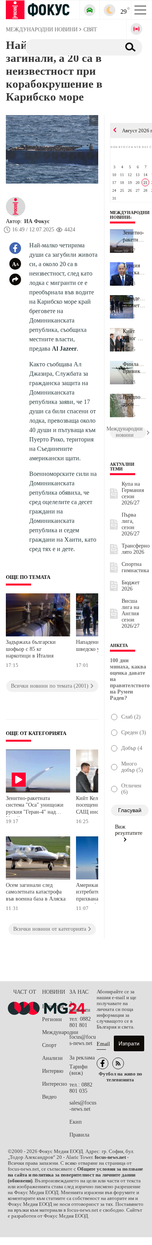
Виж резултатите (128, 830)
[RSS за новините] (118, 1063)
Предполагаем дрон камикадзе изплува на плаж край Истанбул (134, 400)
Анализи (52, 1058)
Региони (52, 1019)
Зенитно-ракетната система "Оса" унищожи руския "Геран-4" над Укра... (134, 236)
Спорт (49, 1045)
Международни (55, 1032)
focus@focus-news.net (82, 1040)
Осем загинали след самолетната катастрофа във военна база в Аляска (35, 892)
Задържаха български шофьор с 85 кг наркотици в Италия (31, 649)
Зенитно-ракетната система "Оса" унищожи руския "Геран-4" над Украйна (35, 806)
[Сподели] (15, 279)
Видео (49, 1097)
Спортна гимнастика (135, 567)
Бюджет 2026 (131, 586)
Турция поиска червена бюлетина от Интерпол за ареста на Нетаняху (134, 269)
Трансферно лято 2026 (136, 549)
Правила (79, 1135)
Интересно (54, 1084)
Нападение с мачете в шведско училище (134, 302)
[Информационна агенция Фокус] (102, 1063)
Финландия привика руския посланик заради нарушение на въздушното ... (134, 368)
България (53, 1006)
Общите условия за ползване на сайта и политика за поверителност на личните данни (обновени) (75, 1175)
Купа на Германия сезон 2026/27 (133, 493)
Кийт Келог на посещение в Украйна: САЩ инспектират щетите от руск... (134, 335)
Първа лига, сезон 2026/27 (131, 524)
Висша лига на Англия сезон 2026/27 (131, 613)
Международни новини (130, 215)
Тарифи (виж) (78, 1070)
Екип (75, 1122)
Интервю (52, 1071)
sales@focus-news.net (82, 1106)
